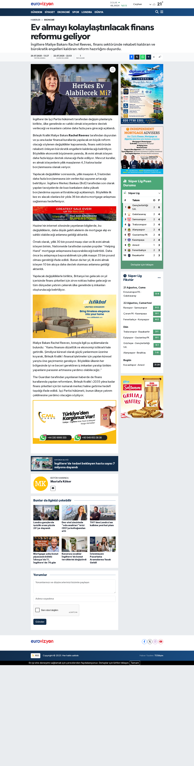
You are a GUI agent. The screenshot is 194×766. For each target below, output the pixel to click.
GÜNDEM (36, 12)
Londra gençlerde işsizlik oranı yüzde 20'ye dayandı (44, 525)
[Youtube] (160, 641)
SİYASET (50, 12)
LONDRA (87, 12)
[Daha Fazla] (148, 57)
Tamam (135, 663)
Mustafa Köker (60, 481)
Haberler (35, 20)
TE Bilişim (158, 655)
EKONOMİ (63, 12)
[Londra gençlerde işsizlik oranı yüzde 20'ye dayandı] (46, 512)
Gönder (39, 622)
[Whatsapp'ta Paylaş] (142, 57)
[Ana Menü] (161, 12)
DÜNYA (99, 12)
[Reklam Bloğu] (142, 94)
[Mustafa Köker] (40, 483)
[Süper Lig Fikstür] (159, 278)
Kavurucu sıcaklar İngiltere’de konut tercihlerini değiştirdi (74, 557)
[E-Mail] (52, 488)
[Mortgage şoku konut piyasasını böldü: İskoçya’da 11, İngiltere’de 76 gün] (46, 544)
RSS (37, 655)
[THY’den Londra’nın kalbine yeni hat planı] (103, 512)
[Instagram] (155, 641)
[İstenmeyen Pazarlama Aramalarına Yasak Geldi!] (103, 544)
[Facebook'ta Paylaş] (131, 57)
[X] (149, 641)
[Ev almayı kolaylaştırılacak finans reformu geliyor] (74, 89)
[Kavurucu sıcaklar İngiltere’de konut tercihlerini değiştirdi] (74, 544)
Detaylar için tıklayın (142, 264)
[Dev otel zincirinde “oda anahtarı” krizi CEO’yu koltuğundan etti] (74, 512)
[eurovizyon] (42, 4)
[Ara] (157, 12)
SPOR (75, 12)
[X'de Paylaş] (136, 57)
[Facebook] (144, 641)
